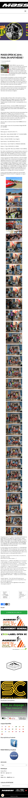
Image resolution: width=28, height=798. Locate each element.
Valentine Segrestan (4, 578)
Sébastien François (4, 560)
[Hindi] (2, 731)
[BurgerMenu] (25, 11)
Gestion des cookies (14, 796)
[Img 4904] (14, 406)
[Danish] (12, 731)
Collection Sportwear (6, 785)
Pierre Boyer (3, 573)
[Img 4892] (14, 327)
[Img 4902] (14, 395)
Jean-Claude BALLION (6, 61)
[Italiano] (19, 726)
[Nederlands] (2, 729)
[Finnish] (5, 731)
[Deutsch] (23, 726)
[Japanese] (12, 726)
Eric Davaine (3, 555)
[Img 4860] (14, 235)
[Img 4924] (14, 509)
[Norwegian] (23, 729)
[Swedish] (12, 729)
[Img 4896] (14, 349)
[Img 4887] (14, 281)
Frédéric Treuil (3, 567)
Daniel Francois (3, 582)
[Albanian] (2, 734)
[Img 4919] (14, 486)
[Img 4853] (14, 213)
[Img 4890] (14, 315)
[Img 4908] (14, 441)
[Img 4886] (14, 270)
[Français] (2, 726)
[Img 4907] (14, 429)
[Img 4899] (14, 372)
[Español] (9, 726)
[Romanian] (16, 729)
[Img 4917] (14, 475)
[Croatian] (19, 731)
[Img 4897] (14, 361)
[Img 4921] (14, 498)
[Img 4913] (14, 464)
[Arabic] (16, 726)
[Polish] (19, 729)
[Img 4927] (14, 531)
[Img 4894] (14, 338)
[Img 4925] (14, 521)
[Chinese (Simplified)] (23, 731)
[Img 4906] (14, 418)
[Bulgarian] (9, 731)
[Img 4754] (14, 192)
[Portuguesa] (5, 729)
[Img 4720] (14, 182)
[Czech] (16, 731)
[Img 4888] (14, 292)
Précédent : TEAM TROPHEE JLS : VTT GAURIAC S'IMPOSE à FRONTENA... (6, 595)
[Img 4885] (14, 258)
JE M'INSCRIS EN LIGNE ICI (14, 612)
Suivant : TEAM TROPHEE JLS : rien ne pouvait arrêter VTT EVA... (22, 595)
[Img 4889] (14, 304)
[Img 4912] (14, 452)
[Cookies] (2, 795)
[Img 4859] (14, 224)
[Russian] (9, 729)
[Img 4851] (14, 201)
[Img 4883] (14, 247)
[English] (5, 726)
